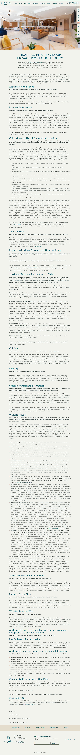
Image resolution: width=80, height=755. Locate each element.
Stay (16, 3)
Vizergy (44, 752)
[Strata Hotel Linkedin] (78, 34)
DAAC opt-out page (53, 528)
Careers (27, 727)
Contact (55, 3)
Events (30, 3)
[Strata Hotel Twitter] (78, 29)
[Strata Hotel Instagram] (78, 32)
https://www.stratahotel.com (36, 62)
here (61, 618)
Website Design (37, 752)
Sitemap (66, 727)
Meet (25, 3)
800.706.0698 (76, 3)
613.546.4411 (75, 2)
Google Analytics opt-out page (24, 482)
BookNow (78, 14)
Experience (42, 3)
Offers (20, 3)
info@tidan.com (32, 267)
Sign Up (54, 743)
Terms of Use (38, 246)
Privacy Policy (40, 727)
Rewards (61, 3)
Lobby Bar (35, 3)
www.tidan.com (18, 224)
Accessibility (16, 727)
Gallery (49, 3)
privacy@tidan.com (28, 704)
